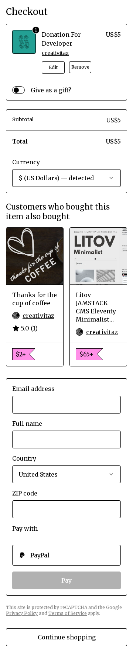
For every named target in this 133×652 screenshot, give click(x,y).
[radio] (66, 555)
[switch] (18, 90)
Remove (80, 67)
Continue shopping (67, 637)
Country (24, 458)
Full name (27, 423)
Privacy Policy (22, 613)
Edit (53, 67)
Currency (26, 162)
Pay (66, 580)
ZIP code (24, 493)
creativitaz (55, 53)
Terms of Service (67, 613)
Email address (33, 388)
